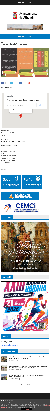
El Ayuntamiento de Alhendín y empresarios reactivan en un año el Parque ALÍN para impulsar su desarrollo (28, 366)
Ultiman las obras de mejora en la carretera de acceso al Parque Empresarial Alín (26, 375)
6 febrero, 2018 (7, 88)
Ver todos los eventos (9, 345)
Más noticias (25, 385)
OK (40, 105)
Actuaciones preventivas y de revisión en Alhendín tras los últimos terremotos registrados (27, 357)
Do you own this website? (15, 105)
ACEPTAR (26, 409)
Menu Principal (26, 3)
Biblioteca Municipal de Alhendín (13, 141)
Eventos (13, 109)
